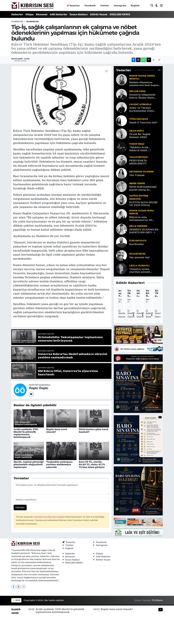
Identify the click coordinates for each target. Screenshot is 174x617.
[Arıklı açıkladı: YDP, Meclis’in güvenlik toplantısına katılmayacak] (29, 418)
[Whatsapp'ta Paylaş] (143, 60)
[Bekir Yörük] (121, 186)
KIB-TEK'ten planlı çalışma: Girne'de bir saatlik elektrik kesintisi (156, 293)
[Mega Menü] (161, 5)
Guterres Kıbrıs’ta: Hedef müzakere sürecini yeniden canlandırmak (147, 293)
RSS (17, 600)
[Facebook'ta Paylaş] (133, 60)
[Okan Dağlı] (121, 133)
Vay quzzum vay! (139, 257)
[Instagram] (23, 586)
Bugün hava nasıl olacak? (56, 430)
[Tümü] (159, 70)
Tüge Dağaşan (138, 119)
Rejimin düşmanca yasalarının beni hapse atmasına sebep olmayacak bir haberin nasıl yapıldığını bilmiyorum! (143, 84)
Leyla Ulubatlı (139, 265)
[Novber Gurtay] (123, 314)
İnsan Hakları (79, 14)
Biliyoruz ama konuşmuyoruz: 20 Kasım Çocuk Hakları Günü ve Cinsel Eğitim (143, 219)
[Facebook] (13, 586)
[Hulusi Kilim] (121, 255)
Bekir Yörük (137, 183)
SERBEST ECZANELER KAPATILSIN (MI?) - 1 (143, 231)
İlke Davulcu (137, 240)
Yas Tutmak (137, 175)
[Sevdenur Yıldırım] (121, 173)
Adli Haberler (58, 14)
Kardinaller (136, 244)
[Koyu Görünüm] (156, 5)
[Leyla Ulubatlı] (121, 268)
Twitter (104, 5)
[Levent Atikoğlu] (121, 107)
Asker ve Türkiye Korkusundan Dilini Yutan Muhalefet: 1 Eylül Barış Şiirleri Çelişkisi (144, 109)
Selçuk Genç (137, 91)
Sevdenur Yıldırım (141, 171)
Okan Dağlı (136, 130)
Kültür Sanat (98, 14)
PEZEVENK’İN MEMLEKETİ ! (138, 162)
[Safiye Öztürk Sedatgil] (121, 199)
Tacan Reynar (138, 157)
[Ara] (151, 5)
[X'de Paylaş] (138, 60)
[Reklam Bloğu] (138, 334)
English (135, 5)
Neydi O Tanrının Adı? (143, 122)
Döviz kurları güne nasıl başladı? (93, 430)
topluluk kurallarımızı (45, 516)
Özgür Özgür (38, 388)
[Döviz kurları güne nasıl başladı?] (94, 418)
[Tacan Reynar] (121, 160)
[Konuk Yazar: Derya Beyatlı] (121, 79)
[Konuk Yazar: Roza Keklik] (121, 214)
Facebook (90, 5)
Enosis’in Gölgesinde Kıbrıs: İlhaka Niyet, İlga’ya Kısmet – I (142, 96)
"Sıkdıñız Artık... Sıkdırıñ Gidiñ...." (140, 149)
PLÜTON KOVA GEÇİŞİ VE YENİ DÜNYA (143, 204)
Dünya (29, 14)
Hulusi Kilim (137, 253)
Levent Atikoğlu (140, 104)
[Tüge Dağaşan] (121, 120)
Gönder (20, 507)
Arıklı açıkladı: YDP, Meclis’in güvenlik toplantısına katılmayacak (26, 433)
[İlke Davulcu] (121, 242)
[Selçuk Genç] (121, 94)
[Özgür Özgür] (20, 389)
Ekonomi (41, 14)
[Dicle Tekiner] (121, 229)
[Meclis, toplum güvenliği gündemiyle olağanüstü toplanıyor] (29, 450)
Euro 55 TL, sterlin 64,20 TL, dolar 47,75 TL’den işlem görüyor (92, 464)
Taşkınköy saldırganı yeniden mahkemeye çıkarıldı (59, 464)
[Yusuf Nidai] (121, 146)
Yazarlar (74, 5)
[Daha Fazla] (149, 60)
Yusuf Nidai (136, 144)
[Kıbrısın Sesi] (32, 5)
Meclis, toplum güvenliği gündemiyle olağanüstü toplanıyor (29, 464)
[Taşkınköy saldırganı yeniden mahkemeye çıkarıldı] (61, 450)
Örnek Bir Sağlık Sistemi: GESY (139, 135)
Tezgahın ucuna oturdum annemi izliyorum (139, 270)
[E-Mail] (31, 394)
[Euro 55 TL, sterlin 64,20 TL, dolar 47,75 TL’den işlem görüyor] (94, 450)
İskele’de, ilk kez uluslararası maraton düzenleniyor (129, 293)
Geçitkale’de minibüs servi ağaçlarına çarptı (138, 293)
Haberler (17, 14)
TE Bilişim (157, 600)
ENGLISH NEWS (120, 14)
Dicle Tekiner (138, 226)
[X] (18, 586)
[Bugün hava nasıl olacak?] (61, 418)
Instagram (120, 5)
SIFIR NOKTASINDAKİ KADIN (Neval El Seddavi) (142, 188)
